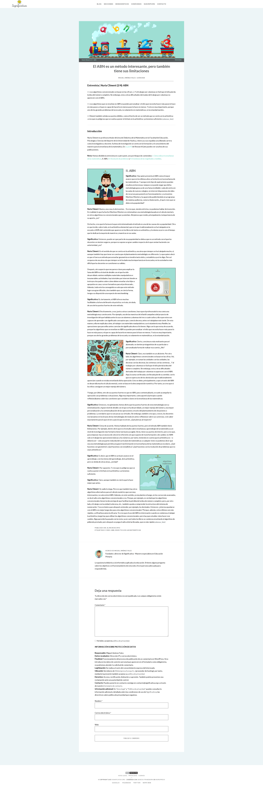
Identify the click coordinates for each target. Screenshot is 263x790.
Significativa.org (118, 779)
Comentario (100, 605)
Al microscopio (113, 528)
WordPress (160, 779)
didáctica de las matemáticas (128, 530)
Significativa (19, 3)
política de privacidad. (121, 641)
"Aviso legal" (121, 689)
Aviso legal (122, 775)
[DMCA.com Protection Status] (131, 773)
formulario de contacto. (113, 686)
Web (97, 724)
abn (112, 530)
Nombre (98, 701)
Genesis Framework (145, 779)
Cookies (141, 775)
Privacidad (133, 775)
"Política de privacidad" (136, 689)
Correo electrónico (103, 713)
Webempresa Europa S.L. (125, 671)
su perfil (128, 146)
